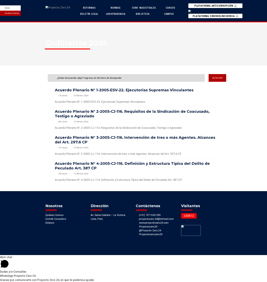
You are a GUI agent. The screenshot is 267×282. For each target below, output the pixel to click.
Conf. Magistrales (144, 7)
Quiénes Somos (12, 13)
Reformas (89, 7)
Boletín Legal (89, 13)
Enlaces (49, 222)
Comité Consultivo (55, 218)
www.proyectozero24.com (153, 222)
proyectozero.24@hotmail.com (156, 218)
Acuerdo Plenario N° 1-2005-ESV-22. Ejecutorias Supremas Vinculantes (124, 90)
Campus (169, 13)
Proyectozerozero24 (150, 234)
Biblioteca (143, 13)
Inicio (7, 8)
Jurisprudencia (116, 13)
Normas (116, 7)
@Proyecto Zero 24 (149, 230)
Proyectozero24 (147, 226)
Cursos (171, 7)
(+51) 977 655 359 (149, 215)
